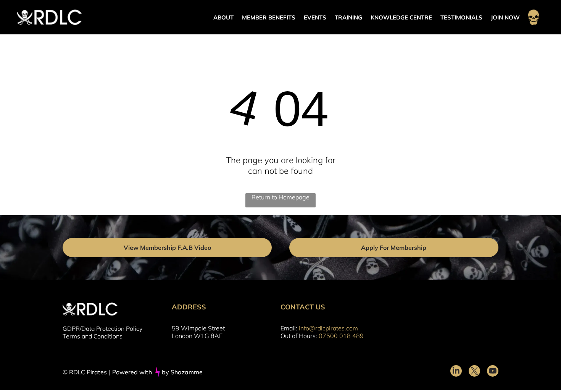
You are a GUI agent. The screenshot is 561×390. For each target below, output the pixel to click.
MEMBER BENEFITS (268, 17)
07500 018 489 (341, 336)
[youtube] (492, 372)
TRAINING (348, 17)
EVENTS (315, 17)
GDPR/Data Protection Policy (102, 328)
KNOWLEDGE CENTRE (401, 17)
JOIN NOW (505, 17)
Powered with (132, 372)
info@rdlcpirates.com (328, 328)
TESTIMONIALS (461, 17)
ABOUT (223, 17)
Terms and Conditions (93, 336)
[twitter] (474, 372)
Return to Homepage (280, 197)
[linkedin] (456, 372)
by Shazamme (182, 372)
